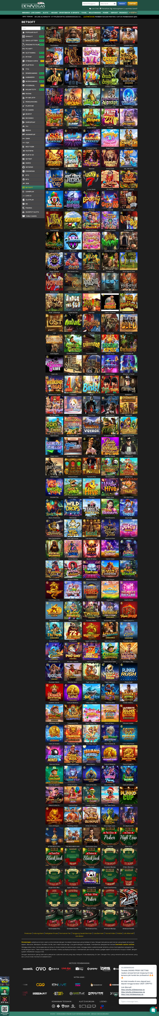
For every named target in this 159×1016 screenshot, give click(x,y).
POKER (105, 13)
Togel (84, 13)
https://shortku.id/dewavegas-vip (133, 992)
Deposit (114, 13)
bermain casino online (125, 944)
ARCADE (54, 13)
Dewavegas (26, 942)
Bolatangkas (95, 13)
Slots (45, 13)
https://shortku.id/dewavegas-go (133, 989)
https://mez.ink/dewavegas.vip (132, 994)
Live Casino (36, 13)
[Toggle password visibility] (115, 3)
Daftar (132, 4)
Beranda (26, 13)
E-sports (75, 13)
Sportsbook (64, 13)
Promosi (123, 13)
